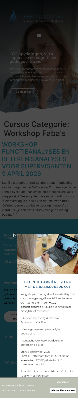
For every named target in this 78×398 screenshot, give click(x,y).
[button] (15, 235)
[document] (39, 199)
